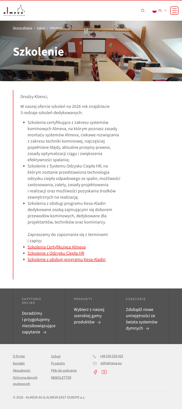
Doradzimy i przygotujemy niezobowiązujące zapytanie (38, 322)
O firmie (19, 356)
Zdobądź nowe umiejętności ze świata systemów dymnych (141, 318)
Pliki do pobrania (64, 370)
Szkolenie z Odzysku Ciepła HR (56, 253)
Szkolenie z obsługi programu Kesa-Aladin (67, 259)
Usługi (56, 356)
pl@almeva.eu (111, 363)
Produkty (58, 363)
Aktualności (21, 370)
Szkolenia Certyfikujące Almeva (57, 247)
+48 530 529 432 (111, 356)
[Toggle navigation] (174, 10)
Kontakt (19, 363)
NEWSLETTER (61, 377)
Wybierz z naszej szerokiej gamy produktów (89, 315)
